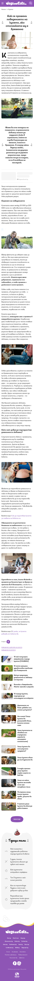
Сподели (3, 641)
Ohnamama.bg (9, 941)
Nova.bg (27, 944)
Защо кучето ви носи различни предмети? (23, 748)
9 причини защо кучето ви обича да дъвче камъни (24, 805)
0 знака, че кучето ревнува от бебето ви (13, 632)
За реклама (15, 951)
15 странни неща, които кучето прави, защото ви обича (24, 795)
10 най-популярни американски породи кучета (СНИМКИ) (22, 658)
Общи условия (23, 969)
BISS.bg (17, 947)
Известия (21, 957)
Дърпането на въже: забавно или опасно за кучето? (24, 707)
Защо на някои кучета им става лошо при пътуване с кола (24, 783)
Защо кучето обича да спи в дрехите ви (25, 758)
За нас (8, 951)
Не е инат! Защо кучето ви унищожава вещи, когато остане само (24, 720)
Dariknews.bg (13, 944)
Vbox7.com (16, 938)
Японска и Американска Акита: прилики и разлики (24, 685)
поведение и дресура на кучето (11, 647)
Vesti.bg (20, 944)
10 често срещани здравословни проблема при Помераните (23, 668)
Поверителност (22, 954)
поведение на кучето (8, 650)
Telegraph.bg (24, 947)
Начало (3, 9)
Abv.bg (9, 938)
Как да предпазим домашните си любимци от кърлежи (23, 677)
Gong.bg (23, 938)
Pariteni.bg (24, 941)
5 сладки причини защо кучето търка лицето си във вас (24, 771)
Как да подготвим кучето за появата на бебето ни (16, 516)
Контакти (23, 951)
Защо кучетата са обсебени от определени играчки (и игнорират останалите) (24, 735)
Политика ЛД (13, 957)
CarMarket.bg (9, 947)
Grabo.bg (17, 941)
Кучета (10, 9)
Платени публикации (10, 954)
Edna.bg (5, 944)
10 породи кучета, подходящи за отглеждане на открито (23, 695)
